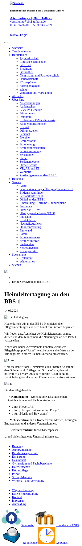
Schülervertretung (30, 151)
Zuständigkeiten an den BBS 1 (38, 175)
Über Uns (18, 99)
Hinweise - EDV (30, 209)
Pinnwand (26, 230)
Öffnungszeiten (29, 130)
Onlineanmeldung (30, 227)
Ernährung (26, 68)
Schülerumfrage (29, 240)
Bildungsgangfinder (31, 192)
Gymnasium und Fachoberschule (39, 75)
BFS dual (25, 65)
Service (16, 182)
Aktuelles (17, 96)
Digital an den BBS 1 (33, 199)
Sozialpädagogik (30, 85)
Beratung (17, 178)
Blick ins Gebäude (31, 110)
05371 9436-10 (19, 25)
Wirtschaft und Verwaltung (36, 92)
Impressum (18, 500)
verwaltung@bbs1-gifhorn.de (28, 21)
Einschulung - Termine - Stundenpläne (43, 203)
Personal (25, 134)
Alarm (23, 185)
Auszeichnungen (30, 103)
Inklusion (25, 216)
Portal (23, 234)
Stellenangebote (29, 161)
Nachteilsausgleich (31, 223)
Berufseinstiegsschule (33, 61)
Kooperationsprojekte (33, 123)
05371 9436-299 (42, 25)
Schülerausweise (30, 237)
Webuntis (25, 172)
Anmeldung (19, 504)
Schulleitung (27, 144)
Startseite (17, 48)
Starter (23, 158)
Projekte (25, 137)
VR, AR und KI (29, 168)
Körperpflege (28, 82)
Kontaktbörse (28, 220)
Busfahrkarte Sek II (31, 196)
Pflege (23, 89)
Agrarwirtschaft (29, 58)
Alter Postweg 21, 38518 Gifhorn (31, 18)
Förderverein (27, 113)
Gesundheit (26, 72)
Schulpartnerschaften (32, 147)
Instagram (25, 116)
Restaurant (26, 258)
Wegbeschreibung (23, 490)
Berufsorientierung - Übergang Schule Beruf (46, 189)
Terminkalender (21, 51)
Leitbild (24, 127)
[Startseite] (17, 3)
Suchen (16, 264)
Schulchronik (28, 141)
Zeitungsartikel (29, 251)
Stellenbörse (27, 244)
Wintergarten (27, 261)
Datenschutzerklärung (25, 493)
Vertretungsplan (29, 247)
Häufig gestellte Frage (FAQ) (37, 213)
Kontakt (17, 497)
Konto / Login (18, 35)
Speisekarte (19, 254)
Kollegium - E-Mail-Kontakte (37, 120)
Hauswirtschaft (29, 79)
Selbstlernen (27, 154)
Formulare (26, 206)
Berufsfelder (19, 54)
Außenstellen (27, 106)
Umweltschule (28, 165)
